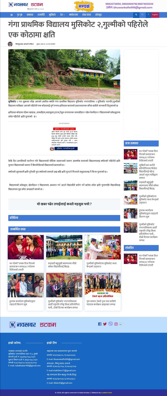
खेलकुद (98, 15)
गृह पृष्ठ (19, 15)
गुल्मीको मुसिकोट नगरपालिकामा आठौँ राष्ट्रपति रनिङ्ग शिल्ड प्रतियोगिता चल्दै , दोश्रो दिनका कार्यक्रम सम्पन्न (64, 304)
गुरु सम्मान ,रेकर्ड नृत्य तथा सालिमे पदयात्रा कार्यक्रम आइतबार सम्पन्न (101, 303)
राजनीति (41, 15)
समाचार (30, 15)
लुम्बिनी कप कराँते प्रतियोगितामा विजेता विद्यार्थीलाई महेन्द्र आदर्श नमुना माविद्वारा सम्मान (148, 171)
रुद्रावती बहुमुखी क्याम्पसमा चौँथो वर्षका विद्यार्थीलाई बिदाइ (62, 265)
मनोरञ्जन (73, 15)
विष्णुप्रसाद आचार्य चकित (24, 44)
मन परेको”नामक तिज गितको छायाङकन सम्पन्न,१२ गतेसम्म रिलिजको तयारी (22, 266)
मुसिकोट (52, 15)
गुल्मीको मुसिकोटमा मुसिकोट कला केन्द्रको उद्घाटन (102, 265)
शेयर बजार (86, 15)
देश (61, 15)
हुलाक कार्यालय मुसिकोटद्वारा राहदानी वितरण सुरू (22, 303)
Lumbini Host (106, 392)
